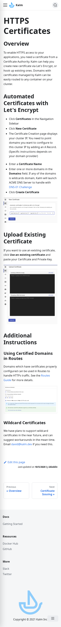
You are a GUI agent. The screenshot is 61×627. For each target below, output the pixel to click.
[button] (5, 5)
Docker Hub (10, 543)
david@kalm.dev (21, 444)
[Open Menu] (52, 618)
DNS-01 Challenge (20, 187)
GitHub (7, 549)
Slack (6, 569)
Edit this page (16, 462)
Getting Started (13, 524)
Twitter (7, 574)
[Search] (55, 5)
